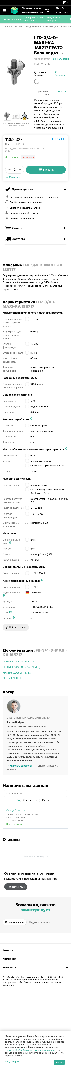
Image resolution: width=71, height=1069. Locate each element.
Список (26, 800)
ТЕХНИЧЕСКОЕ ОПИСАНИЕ (19, 661)
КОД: (36, 64)
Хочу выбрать (12, 1061)
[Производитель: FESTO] (59, 139)
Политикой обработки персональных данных (30, 1050)
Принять (59, 1062)
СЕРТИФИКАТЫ (12, 678)
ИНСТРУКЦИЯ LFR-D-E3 (17, 672)
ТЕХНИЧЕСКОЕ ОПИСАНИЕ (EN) (21, 667)
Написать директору (20, 765)
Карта (45, 800)
